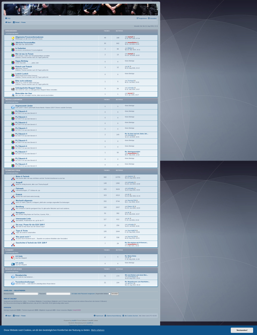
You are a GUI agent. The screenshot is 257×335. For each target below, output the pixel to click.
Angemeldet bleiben (102, 293)
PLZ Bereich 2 (21, 123)
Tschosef (131, 80)
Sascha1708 (132, 200)
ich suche (19, 263)
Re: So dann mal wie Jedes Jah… (136, 133)
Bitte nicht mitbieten (23, 81)
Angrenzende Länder (24, 106)
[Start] (32, 9)
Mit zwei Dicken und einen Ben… (136, 275)
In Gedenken (20, 48)
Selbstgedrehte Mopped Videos (28, 88)
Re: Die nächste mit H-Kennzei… (136, 242)
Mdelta (130, 48)
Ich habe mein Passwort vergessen (83, 293)
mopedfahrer (132, 42)
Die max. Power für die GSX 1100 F (30, 225)
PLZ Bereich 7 (21, 152)
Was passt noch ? (23, 237)
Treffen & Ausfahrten (13, 99)
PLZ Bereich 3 (21, 128)
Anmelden (8, 290)
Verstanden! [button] (242, 330)
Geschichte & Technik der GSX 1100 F (31, 243)
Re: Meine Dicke (130, 256)
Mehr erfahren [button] (97, 330)
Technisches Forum (12, 170)
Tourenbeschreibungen (25, 282)
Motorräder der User (23, 93)
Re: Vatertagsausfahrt (132, 151)
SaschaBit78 (132, 230)
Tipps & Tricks (22, 231)
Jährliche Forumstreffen (25, 43)
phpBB (74, 320)
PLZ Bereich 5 (21, 141)
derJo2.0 (130, 283)
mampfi (130, 37)
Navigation (20, 213)
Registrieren (19, 290)
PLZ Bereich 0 (21, 111)
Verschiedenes (11, 31)
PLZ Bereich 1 (21, 117)
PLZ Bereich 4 (21, 134)
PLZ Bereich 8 (21, 159)
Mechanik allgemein (24, 201)
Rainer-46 (131, 206)
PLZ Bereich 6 (21, 146)
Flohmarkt (9, 250)
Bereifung (20, 207)
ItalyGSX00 (77, 310)
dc (128, 66)
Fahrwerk (19, 189)
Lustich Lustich (21, 74)
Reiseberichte (21, 275)
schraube (131, 88)
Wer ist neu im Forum (24, 54)
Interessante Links (23, 219)
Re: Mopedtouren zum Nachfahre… (137, 281)
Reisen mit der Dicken (13, 269)
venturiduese (132, 276)
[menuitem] (7, 18)
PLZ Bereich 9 (21, 164)
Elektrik (19, 195)
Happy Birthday (21, 61)
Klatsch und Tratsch (23, 67)
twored (130, 93)
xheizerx (130, 176)
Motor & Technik (22, 176)
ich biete (18, 256)
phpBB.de (90, 323)
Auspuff (19, 182)
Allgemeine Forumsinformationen (29, 37)
